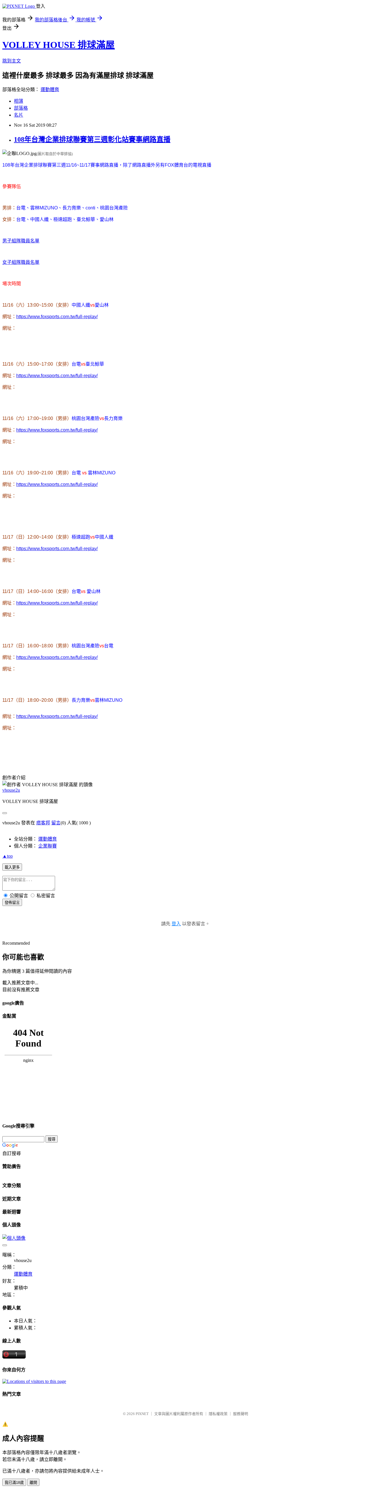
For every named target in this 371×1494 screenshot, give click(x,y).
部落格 (21, 108)
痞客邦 (43, 822)
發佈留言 (12, 902)
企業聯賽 (47, 845)
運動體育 (50, 89)
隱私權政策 (218, 1414)
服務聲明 (240, 1414)
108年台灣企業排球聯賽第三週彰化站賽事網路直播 (92, 139)
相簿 (18, 101)
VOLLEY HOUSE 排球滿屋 (58, 45)
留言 (56, 822)
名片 (18, 115)
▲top (7, 856)
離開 (33, 1482)
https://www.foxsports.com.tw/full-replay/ (57, 316)
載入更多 (12, 867)
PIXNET (142, 1414)
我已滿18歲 (14, 1482)
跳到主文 (11, 60)
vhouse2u (11, 790)
